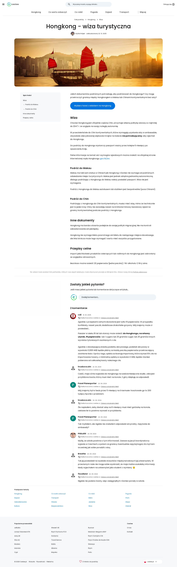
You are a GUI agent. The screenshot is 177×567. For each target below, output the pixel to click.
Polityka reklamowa (140, 272)
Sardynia (54, 536)
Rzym (90, 548)
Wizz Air (17, 540)
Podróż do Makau (31, 104)
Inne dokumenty (29, 114)
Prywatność (40, 562)
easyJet (17, 536)
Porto (90, 552)
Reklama (50, 562)
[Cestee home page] (13, 4)
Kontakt (130, 532)
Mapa (128, 502)
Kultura (17, 506)
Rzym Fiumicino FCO (58, 532)
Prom (127, 498)
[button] (3, 4)
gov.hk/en (105, 158)
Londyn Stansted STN (22, 532)
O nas (129, 528)
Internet (128, 506)
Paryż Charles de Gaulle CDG (98, 540)
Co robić (79, 12)
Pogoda (94, 12)
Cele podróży (79, 20)
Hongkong (36, 12)
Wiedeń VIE (55, 528)
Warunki (32, 562)
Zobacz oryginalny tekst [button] (110, 318)
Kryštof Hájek (80, 34)
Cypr (16, 552)
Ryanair (91, 528)
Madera (17, 544)
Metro (90, 498)
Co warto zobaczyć (58, 12)
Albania (54, 548)
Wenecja (91, 544)
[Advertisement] (40, 141)
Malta (53, 544)
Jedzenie (91, 502)
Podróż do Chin (31, 109)
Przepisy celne (28, 118)
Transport (124, 12)
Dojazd (108, 12)
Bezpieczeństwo (57, 506)
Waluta (54, 502)
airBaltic (17, 528)
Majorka (54, 552)
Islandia (17, 548)
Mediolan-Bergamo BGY (97, 532)
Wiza (101, 20)
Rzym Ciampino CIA (95, 536)
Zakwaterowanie (20, 502)
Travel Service (56, 540)
